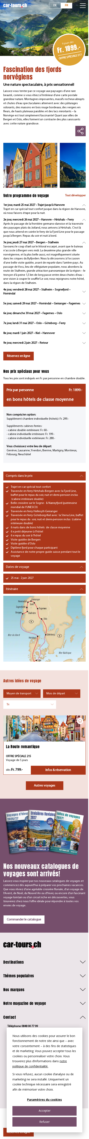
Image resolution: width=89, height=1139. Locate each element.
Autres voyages (44, 785)
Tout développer (75, 195)
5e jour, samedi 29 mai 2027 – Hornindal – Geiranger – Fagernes (41, 303)
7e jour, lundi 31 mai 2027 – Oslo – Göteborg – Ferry (34, 323)
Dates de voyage (17, 567)
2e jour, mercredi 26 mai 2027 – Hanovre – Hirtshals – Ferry (38, 219)
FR (66, 5)
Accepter (45, 1111)
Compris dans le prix (19, 476)
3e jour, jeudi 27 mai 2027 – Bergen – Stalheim (31, 242)
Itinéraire (12, 589)
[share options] (80, 131)
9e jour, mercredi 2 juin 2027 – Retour (25, 342)
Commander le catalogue (24, 919)
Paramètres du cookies (44, 1100)
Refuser (44, 1122)
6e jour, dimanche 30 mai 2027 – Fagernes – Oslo (32, 313)
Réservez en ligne (18, 356)
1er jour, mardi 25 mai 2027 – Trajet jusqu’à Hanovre (34, 205)
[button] (44, 962)
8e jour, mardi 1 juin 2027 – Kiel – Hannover (29, 333)
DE (55, 5)
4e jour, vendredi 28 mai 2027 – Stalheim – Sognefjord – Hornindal (37, 291)
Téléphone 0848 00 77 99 (22, 1026)
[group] (30, 165)
